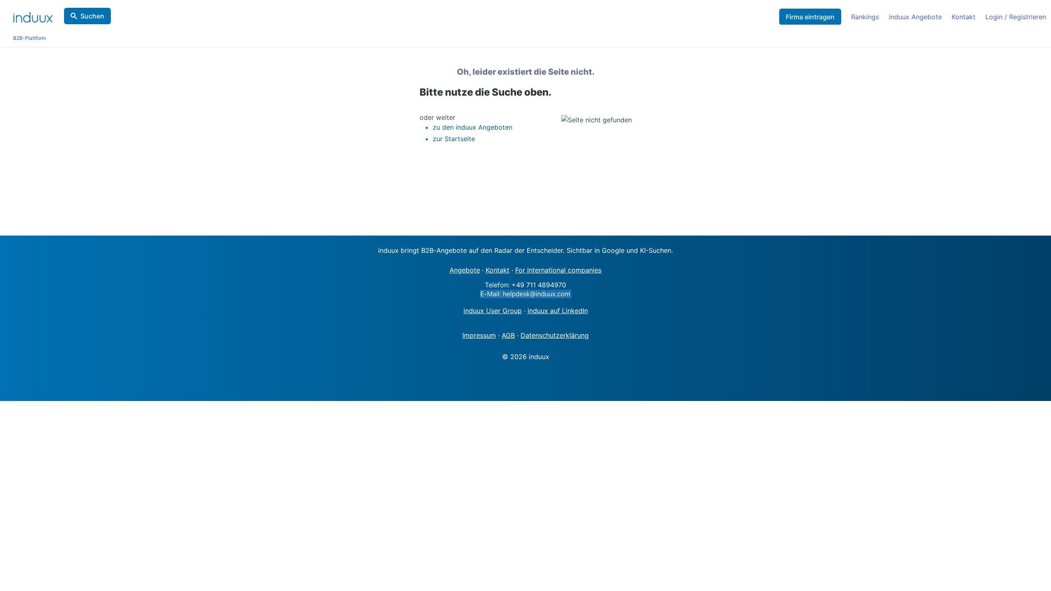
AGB (508, 335)
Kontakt (963, 17)
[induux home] (32, 16)
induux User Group (493, 311)
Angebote (465, 270)
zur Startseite (454, 139)
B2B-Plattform (29, 38)
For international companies (558, 270)
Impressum (479, 335)
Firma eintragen (810, 17)
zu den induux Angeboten (472, 127)
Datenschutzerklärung (555, 335)
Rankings (865, 17)
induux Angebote (915, 17)
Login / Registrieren (1015, 17)
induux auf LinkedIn (558, 311)
